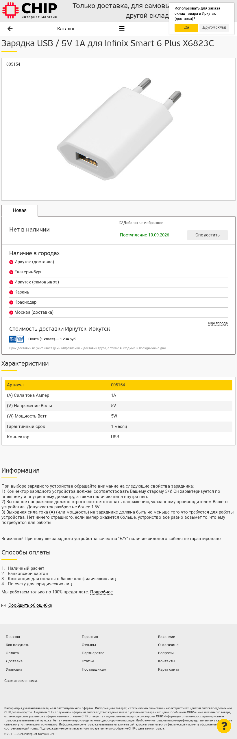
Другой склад (214, 27)
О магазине (168, 645)
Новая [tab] (20, 210)
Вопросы (166, 653)
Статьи (88, 661)
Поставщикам (94, 669)
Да (186, 27)
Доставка (14, 661)
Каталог (66, 28)
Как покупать (17, 645)
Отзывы (89, 645)
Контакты (166, 661)
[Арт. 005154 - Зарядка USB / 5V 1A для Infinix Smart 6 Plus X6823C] (118, 129)
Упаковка (14, 669)
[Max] (9, 692)
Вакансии (166, 637)
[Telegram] (21, 692)
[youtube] (32, 692)
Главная (13, 637)
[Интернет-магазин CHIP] (29, 10)
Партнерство (93, 653)
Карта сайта (168, 669)
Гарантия (90, 637)
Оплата (12, 653)
